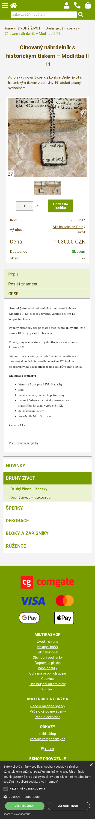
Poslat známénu (23, 284)
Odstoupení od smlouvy (47, 684)
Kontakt (47, 689)
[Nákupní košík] (90, 7)
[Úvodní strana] (16, 7)
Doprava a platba (48, 663)
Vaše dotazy (47, 668)
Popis (13, 274)
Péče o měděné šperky (47, 706)
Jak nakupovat (47, 652)
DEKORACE (17, 520)
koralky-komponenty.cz (47, 739)
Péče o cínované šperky (48, 711)
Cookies (47, 679)
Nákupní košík (47, 647)
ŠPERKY (14, 508)
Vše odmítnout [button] (69, 805)
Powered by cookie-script (16, 814)
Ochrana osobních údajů (47, 673)
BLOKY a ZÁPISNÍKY (27, 533)
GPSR (13, 293)
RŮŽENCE (16, 546)
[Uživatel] (69, 7)
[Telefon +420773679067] (79, 9)
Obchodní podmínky (47, 657)
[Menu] (5, 5)
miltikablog (47, 734)
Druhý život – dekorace (30, 497)
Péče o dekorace (47, 717)
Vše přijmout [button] (25, 805)
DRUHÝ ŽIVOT (21, 478)
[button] (47, 796)
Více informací (48, 781)
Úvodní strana (47, 642)
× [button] (91, 765)
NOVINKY (15, 465)
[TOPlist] (47, 749)
